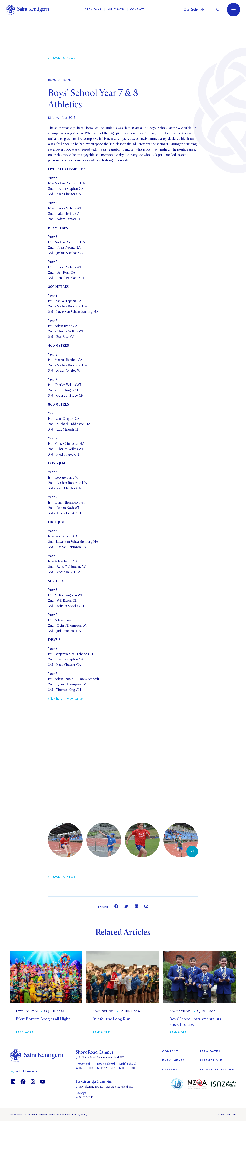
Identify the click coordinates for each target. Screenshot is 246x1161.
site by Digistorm (227, 1114)
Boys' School (59, 80)
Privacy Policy (79, 1114)
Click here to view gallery (66, 698)
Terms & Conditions (59, 1114)
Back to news (63, 58)
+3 (192, 851)
